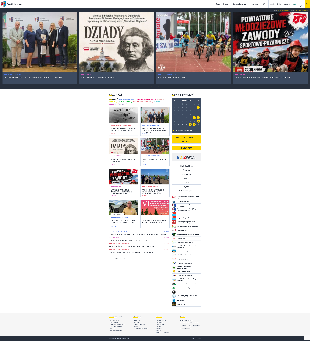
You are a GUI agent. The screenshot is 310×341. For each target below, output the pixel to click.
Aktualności (254, 4)
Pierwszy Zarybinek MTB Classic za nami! (94, 78)
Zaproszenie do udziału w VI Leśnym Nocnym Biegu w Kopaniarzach (154, 222)
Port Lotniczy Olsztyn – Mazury (185, 242)
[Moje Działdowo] (174, 300)
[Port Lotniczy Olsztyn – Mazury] (174, 243)
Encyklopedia (186, 157)
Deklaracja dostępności (284, 4)
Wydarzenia (11, 74)
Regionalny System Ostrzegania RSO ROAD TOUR (188, 197)
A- (300, 2)
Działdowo (186, 170)
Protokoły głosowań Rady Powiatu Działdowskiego (186, 205)
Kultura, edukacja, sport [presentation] (126, 99)
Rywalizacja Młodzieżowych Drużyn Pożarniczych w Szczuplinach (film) (123, 222)
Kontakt (272, 4)
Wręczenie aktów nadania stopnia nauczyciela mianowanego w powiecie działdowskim (154, 130)
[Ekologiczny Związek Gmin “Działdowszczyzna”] (174, 267)
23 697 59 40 (186, 326)
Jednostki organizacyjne (116, 326)
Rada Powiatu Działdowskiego (117, 324)
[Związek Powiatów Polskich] (174, 255)
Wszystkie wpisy (119, 258)
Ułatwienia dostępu (301, 6)
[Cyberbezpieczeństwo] (174, 201)
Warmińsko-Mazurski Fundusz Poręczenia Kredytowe (188, 279)
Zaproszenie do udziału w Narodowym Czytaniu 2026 (21, 78)
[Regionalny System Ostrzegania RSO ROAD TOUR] (174, 197)
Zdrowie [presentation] (121, 104)
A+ (302, 2)
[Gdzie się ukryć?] (174, 238)
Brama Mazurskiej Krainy (183, 288)
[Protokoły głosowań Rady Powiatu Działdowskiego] (174, 206)
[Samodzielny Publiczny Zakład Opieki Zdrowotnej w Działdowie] (174, 296)
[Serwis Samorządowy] (174, 259)
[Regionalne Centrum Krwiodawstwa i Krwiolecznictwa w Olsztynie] (174, 222)
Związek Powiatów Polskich (184, 255)
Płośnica (186, 182)
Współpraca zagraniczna (116, 330)
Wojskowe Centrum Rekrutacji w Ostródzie (188, 234)
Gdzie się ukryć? (181, 238)
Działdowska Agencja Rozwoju (185, 275)
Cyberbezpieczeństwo (183, 201)
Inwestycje (186, 148)
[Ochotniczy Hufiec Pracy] (174, 271)
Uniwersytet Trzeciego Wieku (184, 263)
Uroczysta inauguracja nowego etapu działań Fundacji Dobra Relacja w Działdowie (137, 234)
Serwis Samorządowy (182, 259)
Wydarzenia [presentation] (112, 104)
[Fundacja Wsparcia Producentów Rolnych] (174, 226)
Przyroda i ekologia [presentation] (124, 102)
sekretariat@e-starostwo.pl (186, 328)
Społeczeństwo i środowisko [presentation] (142, 102)
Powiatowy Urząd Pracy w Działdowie (186, 284)
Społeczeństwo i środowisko (246, 74)
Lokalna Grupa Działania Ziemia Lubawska (188, 292)
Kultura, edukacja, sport (92, 74)
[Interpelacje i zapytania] (174, 218)
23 (198, 117)
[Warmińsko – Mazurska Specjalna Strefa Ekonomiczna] (174, 247)
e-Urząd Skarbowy (182, 230)
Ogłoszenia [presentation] (160, 99)
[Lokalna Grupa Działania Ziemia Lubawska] (174, 292)
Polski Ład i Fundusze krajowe (186, 139)
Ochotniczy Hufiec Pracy (183, 271)
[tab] (114, 99)
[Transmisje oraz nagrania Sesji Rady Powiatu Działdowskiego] (174, 210)
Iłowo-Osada (186, 174)
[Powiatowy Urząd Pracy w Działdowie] (174, 284)
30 (198, 121)
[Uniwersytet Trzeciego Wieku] (174, 263)
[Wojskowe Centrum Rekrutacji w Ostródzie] (174, 234)
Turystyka (136, 322)
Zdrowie (136, 326)
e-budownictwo (181, 304)
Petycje (179, 214)
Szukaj (307, 4)
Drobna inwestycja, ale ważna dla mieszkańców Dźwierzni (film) (131, 252)
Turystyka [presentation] (157, 102)
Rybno (186, 186)
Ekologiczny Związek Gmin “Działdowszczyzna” (184, 267)
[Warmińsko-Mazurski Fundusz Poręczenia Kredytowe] (174, 280)
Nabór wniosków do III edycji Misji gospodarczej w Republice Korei (131, 246)
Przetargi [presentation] (112, 102)
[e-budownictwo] (174, 304)
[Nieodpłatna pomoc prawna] (174, 251)
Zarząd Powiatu (114, 322)
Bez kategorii (149, 217)
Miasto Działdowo (186, 166)
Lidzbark (186, 178)
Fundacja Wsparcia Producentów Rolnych (188, 226)
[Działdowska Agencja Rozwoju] (174, 276)
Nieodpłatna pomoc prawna (184, 251)
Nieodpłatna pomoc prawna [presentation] (145, 99)
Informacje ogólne (114, 320)
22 (194, 117)
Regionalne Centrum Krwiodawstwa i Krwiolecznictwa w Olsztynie (186, 222)
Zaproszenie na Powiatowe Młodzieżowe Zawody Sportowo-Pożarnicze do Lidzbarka (186, 78)
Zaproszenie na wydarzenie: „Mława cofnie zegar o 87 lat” (128, 240)
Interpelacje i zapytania (183, 218)
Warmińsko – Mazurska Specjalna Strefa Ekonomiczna (187, 246)
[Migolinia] (295, 4)
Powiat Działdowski (222, 4)
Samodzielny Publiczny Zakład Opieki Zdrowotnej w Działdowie (187, 296)
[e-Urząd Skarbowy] (174, 230)
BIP (264, 4)
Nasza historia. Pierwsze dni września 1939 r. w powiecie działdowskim (123, 129)
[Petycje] (174, 214)
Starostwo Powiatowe (239, 4)
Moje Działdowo (181, 300)
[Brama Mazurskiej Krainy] (174, 288)
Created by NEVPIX (196, 338)
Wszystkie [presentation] (112, 99)
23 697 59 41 (197, 326)
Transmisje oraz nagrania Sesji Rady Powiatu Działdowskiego (186, 209)
